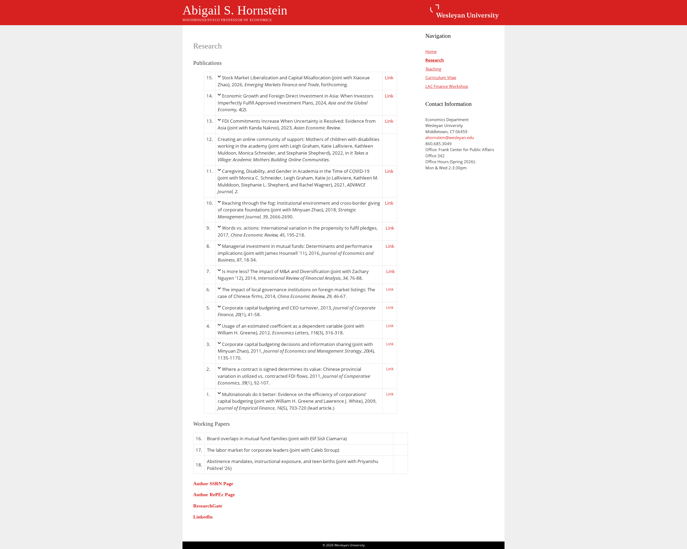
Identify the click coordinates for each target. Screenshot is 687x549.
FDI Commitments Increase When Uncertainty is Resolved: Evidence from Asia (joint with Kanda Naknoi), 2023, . (297, 124)
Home (431, 51)
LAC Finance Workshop (446, 86)
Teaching (433, 69)
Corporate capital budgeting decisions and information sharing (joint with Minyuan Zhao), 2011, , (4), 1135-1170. (296, 351)
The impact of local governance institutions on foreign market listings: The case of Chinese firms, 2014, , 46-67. (296, 293)
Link (389, 77)
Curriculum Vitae (440, 77)
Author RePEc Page (214, 494)
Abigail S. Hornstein (234, 10)
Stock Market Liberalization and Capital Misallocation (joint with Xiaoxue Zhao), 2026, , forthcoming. (294, 81)
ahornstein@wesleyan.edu (449, 137)
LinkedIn (203, 517)
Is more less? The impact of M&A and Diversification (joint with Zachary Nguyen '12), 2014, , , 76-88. (293, 274)
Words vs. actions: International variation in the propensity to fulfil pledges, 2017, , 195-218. (298, 231)
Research (434, 60)
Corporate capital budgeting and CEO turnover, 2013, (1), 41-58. (296, 311)
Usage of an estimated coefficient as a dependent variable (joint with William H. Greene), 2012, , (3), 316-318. (291, 329)
